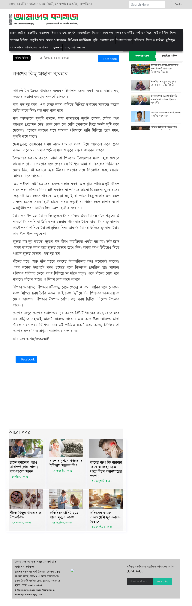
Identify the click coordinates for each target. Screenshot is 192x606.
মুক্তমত (57, 47)
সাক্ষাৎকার (31, 47)
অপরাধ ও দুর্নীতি (124, 33)
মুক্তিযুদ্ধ (170, 40)
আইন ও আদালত (56, 40)
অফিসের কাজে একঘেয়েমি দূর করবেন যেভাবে (106, 517)
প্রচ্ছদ (13, 33)
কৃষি (95, 40)
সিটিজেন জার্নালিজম (79, 40)
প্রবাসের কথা (107, 40)
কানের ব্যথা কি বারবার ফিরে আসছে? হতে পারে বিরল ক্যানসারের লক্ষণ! (106, 469)
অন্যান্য (81, 47)
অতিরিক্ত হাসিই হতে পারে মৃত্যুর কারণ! (64, 515)
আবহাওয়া (69, 47)
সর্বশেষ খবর (142, 56)
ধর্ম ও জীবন (16, 47)
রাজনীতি (32, 33)
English (178, 4)
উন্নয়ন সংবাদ (124, 40)
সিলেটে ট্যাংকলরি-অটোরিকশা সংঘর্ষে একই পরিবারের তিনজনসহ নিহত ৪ (164, 69)
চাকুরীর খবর (37, 40)
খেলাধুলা (108, 33)
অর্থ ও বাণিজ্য (144, 33)
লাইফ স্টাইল (161, 33)
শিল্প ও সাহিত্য (155, 40)
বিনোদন (96, 33)
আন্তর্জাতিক (83, 33)
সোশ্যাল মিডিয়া (19, 40)
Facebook (109, 59)
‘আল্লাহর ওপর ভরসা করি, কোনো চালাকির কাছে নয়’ (166, 114)
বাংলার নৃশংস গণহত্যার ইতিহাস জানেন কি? (66, 463)
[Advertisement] (120, 18)
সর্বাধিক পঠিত (169, 56)
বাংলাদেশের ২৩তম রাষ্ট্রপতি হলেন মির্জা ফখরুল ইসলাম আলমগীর (164, 100)
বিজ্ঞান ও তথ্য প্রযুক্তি (63, 33)
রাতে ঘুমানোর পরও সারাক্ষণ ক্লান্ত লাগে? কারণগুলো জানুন (24, 467)
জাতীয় (22, 33)
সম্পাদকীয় (45, 47)
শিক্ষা (173, 33)
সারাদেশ (44, 33)
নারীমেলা (139, 40)
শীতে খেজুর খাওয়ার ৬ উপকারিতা (25, 515)
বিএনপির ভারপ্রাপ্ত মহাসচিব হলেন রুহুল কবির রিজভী (163, 83)
